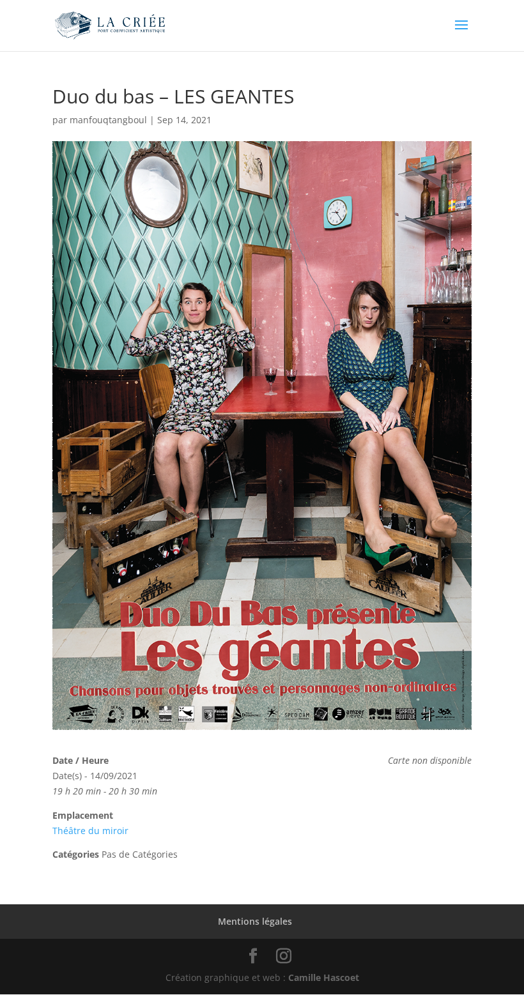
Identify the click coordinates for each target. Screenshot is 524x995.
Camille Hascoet (323, 977)
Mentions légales (255, 921)
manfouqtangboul (108, 120)
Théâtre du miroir (90, 830)
